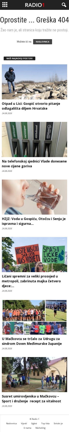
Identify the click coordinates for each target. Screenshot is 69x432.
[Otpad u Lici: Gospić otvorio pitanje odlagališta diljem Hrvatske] (34, 81)
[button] (63, 5)
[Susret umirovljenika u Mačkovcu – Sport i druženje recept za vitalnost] (34, 374)
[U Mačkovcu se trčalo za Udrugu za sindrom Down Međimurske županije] (34, 316)
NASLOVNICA (42, 42)
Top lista (45, 423)
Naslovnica (11, 423)
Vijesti (24, 423)
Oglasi (34, 423)
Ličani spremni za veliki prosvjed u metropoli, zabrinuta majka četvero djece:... (31, 281)
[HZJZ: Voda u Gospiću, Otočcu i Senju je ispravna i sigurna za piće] (34, 197)
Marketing (40, 427)
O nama (27, 427)
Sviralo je (58, 423)
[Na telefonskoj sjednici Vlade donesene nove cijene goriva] (34, 139)
